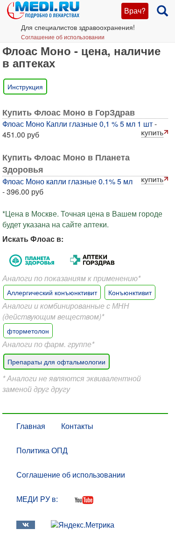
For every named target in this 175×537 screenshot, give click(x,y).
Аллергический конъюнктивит (52, 292)
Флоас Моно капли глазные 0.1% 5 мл (67, 181)
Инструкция (25, 86)
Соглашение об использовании (63, 37)
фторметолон (28, 330)
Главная (30, 426)
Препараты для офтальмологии (56, 361)
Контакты (77, 426)
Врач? (135, 10)
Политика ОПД (42, 450)
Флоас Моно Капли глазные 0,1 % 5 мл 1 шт (77, 123)
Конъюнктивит (130, 292)
